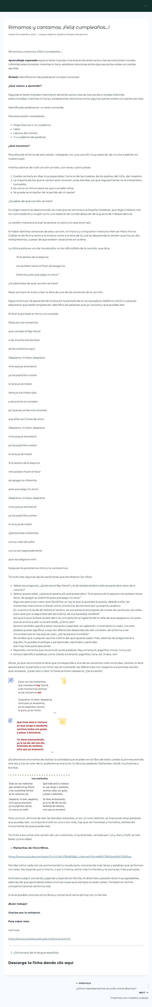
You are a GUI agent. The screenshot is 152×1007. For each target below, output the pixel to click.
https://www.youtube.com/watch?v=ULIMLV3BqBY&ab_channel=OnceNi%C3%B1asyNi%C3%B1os (69, 856)
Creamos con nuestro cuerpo (129, 995)
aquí (69, 963)
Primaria (70, 34)
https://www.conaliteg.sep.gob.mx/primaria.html (39, 938)
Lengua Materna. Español (52, 34)
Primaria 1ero (81, 34)
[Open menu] (145, 6)
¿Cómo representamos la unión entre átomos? (106, 986)
